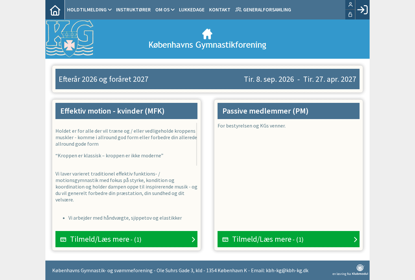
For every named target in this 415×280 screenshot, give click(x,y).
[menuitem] (55, 9)
